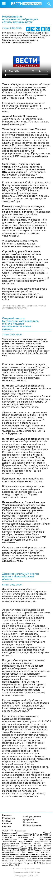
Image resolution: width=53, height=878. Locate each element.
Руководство (8, 818)
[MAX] (28, 29)
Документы (28, 819)
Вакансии (7, 823)
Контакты (7, 815)
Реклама (6, 826)
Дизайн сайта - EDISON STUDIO (27, 872)
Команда (6, 820)
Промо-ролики (30, 822)
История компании (32, 825)
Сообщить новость (32, 816)
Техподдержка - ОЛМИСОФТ (26, 876)
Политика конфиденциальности (26, 869)
